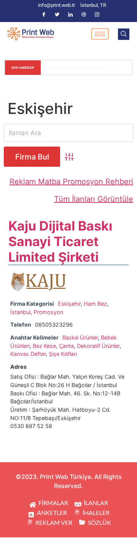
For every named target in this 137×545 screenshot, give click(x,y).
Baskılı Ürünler (80, 337)
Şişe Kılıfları (63, 354)
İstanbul (20, 312)
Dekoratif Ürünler (98, 346)
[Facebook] (43, 15)
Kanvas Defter (28, 354)
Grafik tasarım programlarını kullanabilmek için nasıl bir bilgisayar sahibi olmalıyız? (87, 67)
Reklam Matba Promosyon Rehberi (71, 181)
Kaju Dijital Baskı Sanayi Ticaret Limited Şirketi (60, 241)
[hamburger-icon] (99, 33)
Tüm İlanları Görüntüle (93, 199)
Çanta (66, 346)
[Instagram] (97, 15)
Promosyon (48, 312)
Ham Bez (95, 303)
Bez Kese (44, 346)
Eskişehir (69, 303)
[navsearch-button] (123, 34)
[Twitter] (57, 15)
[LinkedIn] (70, 15)
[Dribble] (83, 15)
